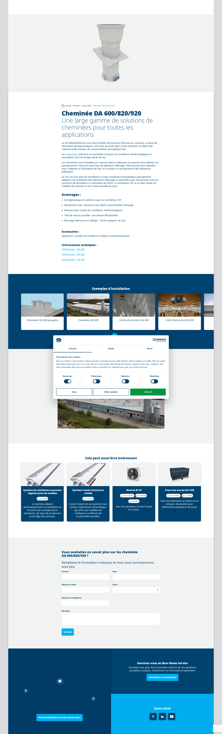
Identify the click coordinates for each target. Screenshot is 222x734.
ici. (127, 400)
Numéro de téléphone (72, 598)
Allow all (148, 392)
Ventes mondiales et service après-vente (60, 717)
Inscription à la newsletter (162, 677)
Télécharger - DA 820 (73, 254)
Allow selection (111, 392)
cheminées (72, 154)
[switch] (96, 381)
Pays (115, 585)
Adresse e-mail (69, 585)
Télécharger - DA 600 (73, 249)
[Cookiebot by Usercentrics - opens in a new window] (155, 340)
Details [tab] (111, 349)
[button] (93, 699)
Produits (76, 105)
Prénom (65, 571)
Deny (74, 392)
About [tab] (149, 349)
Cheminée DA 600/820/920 (104, 105)
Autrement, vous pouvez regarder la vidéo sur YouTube (111, 405)
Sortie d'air (86, 105)
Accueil (68, 105)
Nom (115, 571)
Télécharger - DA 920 (73, 259)
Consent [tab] (72, 349)
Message (66, 611)
